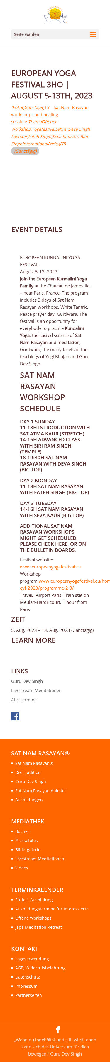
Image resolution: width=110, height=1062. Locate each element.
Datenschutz (27, 977)
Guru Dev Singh (27, 681)
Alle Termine (24, 700)
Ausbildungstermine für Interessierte (52, 909)
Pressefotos (26, 840)
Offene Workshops (33, 918)
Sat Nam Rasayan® (34, 763)
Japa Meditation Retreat (38, 927)
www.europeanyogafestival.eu (50, 567)
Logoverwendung (32, 958)
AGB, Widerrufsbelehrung (40, 968)
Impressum (26, 986)
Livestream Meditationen (36, 690)
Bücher (22, 831)
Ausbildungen (29, 800)
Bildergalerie (27, 849)
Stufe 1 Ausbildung (34, 899)
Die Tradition (28, 772)
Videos (21, 868)
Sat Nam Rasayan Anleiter (40, 790)
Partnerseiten (28, 995)
